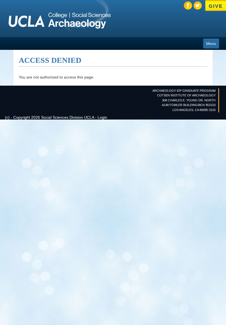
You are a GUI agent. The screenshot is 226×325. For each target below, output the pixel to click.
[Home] (59, 20)
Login (102, 117)
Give (215, 6)
